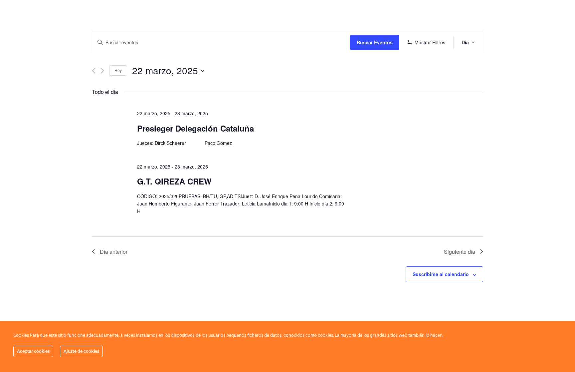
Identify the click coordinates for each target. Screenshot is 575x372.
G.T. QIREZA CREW (174, 181)
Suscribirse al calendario (441, 274)
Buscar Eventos (375, 42)
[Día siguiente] (102, 71)
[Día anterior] (94, 71)
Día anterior (113, 251)
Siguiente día (459, 251)
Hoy (118, 70)
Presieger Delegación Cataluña (195, 128)
